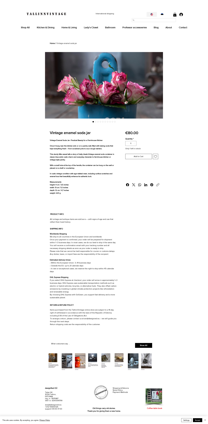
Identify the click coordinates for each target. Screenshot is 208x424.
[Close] (205, 420)
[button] (175, 14)
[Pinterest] (151, 184)
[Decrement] (127, 143)
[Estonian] (162, 14)
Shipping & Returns (121, 388)
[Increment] (134, 143)
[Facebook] (127, 184)
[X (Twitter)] (133, 184)
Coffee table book (154, 408)
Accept (197, 420)
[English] (152, 14)
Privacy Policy (44, 420)
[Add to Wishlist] (155, 156)
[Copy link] (157, 184)
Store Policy (118, 390)
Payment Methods (120, 392)
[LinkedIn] (145, 184)
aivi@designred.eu (92, 319)
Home (52, 43)
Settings (186, 420)
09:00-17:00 (57, 409)
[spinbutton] (131, 143)
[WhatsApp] (139, 184)
